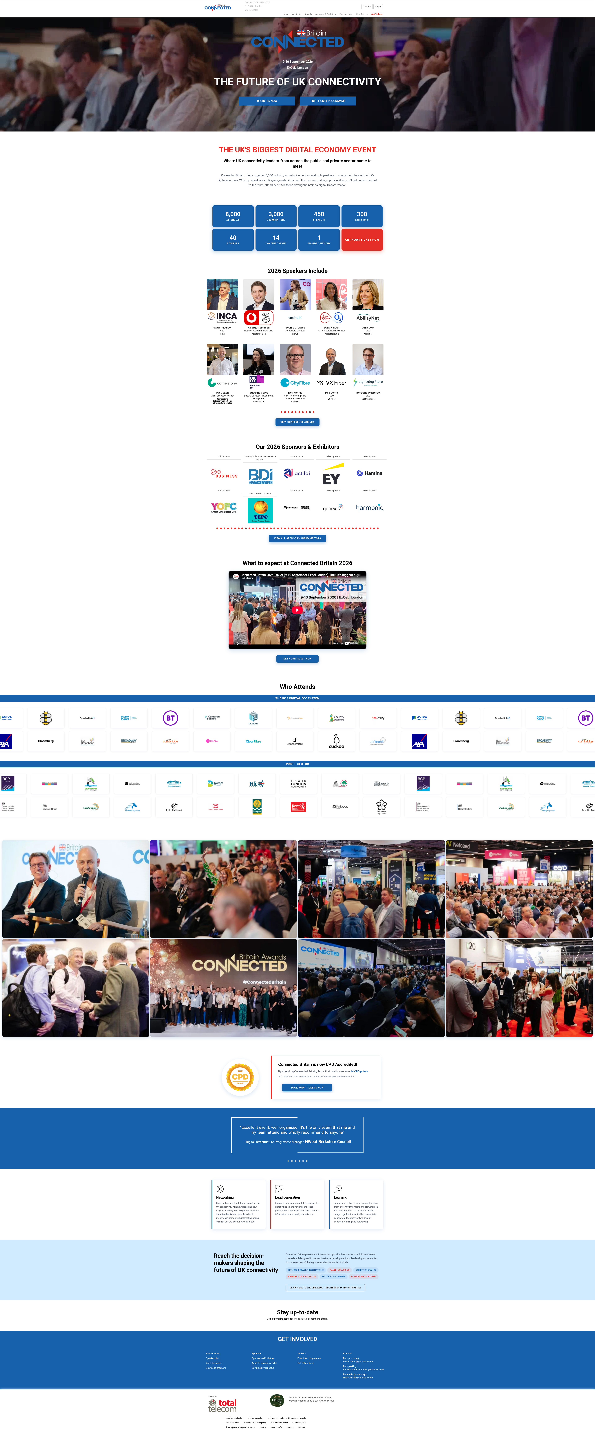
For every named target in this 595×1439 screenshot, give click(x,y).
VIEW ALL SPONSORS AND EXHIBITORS (297, 538)
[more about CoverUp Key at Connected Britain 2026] (333, 507)
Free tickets (362, 14)
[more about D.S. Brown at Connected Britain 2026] (369, 507)
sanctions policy (299, 1423)
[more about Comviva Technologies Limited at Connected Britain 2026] (333, 473)
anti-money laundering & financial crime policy (287, 1418)
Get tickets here (306, 1363)
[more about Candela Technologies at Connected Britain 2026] (260, 473)
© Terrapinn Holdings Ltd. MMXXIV (240, 1427)
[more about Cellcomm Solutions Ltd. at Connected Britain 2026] (260, 507)
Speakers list (212, 1358)
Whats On (296, 14)
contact (289, 1427)
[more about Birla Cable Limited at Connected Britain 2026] (224, 473)
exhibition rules (232, 1423)
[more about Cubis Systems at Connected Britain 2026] (369, 473)
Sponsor (256, 1353)
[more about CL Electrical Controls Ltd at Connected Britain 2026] (297, 473)
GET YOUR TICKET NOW (297, 658)
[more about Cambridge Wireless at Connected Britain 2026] (224, 507)
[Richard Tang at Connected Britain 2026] (222, 367)
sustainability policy (279, 1423)
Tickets (367, 6)
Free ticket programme (309, 1358)
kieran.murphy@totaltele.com (358, 1377)
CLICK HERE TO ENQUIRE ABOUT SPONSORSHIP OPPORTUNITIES (325, 1287)
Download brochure (216, 1368)
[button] (288, 1161)
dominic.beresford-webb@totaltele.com (363, 1369)
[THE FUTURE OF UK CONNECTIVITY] (218, 8)
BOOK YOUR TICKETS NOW (307, 1087)
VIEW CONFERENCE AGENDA (297, 422)
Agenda (308, 14)
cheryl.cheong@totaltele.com (358, 1361)
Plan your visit (346, 14)
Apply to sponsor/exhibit (264, 1363)
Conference (212, 1353)
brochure (301, 1427)
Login (378, 6)
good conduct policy (234, 1418)
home (285, 14)
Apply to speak (213, 1363)
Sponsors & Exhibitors (263, 1358)
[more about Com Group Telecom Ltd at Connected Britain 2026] (297, 507)
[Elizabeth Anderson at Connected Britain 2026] (222, 302)
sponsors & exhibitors (325, 14)
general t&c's (276, 1427)
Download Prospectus (263, 1368)
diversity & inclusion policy (255, 1423)
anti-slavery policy (255, 1418)
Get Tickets (376, 14)
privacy (263, 1427)
